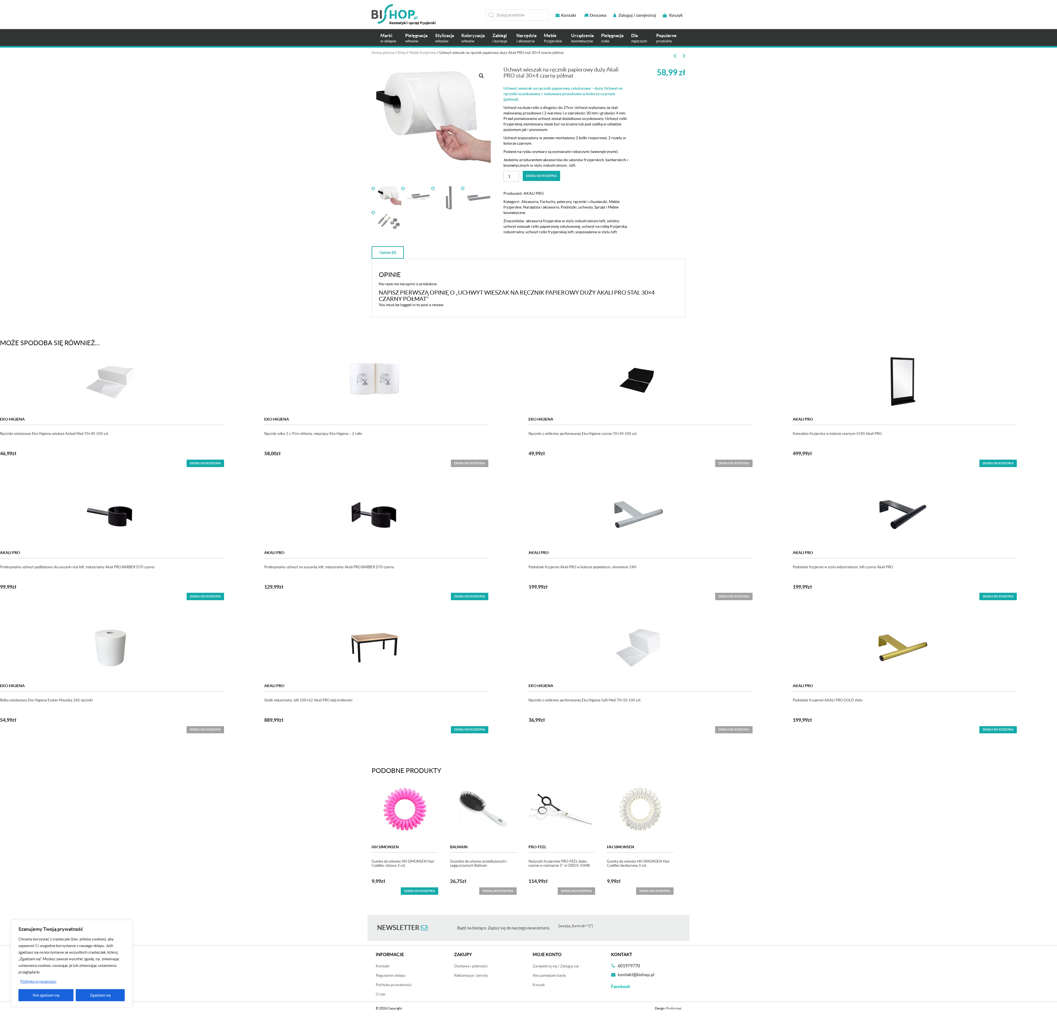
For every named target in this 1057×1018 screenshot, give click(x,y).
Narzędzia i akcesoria (541, 207)
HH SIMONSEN (385, 847)
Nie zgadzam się (46, 995)
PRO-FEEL (537, 847)
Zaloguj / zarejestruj (637, 15)
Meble (553, 38)
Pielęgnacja (416, 38)
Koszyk (675, 15)
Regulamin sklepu (390, 975)
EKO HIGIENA (12, 419)
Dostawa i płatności (471, 966)
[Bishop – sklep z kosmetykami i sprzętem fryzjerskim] (403, 14)
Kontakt (568, 15)
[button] (481, 76)
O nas (380, 994)
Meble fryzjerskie (422, 53)
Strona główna (383, 53)
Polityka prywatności (38, 981)
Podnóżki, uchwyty (577, 207)
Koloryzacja (473, 38)
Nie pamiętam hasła (549, 975)
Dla (639, 38)
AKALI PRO (534, 193)
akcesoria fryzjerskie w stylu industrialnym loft (565, 221)
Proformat (673, 1008)
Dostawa (598, 15)
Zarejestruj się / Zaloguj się (556, 966)
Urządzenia (582, 38)
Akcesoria (529, 201)
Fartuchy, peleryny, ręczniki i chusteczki (573, 201)
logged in (408, 305)
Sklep (401, 53)
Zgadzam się (100, 995)
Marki (388, 38)
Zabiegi (499, 38)
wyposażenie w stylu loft (596, 232)
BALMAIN (459, 847)
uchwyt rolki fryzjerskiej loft (549, 232)
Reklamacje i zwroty (471, 975)
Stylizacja (444, 38)
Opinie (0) (387, 252)
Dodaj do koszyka (541, 175)
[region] (71, 963)
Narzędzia (526, 38)
